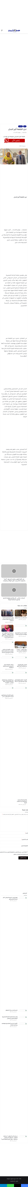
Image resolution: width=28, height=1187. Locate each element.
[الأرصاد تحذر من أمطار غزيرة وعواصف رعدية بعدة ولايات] (21, 628)
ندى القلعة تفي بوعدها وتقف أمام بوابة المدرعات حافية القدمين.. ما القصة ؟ (7, 681)
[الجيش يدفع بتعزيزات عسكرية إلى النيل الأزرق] (21, 660)
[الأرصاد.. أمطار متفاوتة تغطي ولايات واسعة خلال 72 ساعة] (21, 675)
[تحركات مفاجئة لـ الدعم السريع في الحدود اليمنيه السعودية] (7, 660)
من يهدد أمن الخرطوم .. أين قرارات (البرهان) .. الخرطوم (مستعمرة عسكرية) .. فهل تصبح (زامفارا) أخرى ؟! (9, 1138)
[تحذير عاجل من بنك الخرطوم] (21, 613)
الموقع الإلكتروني (24, 845)
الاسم (26, 833)
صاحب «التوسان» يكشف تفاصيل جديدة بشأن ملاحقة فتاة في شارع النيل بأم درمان (7, 651)
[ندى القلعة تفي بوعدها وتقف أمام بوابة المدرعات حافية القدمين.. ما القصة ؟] (7, 675)
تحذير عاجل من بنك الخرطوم (21, 617)
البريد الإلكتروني (24, 839)
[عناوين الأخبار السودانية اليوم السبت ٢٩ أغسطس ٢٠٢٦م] (7, 690)
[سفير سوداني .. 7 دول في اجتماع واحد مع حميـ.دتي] (21, 644)
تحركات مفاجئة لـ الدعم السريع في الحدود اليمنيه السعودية (8, 666)
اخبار (25, 126)
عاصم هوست (12, 1181)
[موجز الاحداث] (14, 30)
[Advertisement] (14, 14)
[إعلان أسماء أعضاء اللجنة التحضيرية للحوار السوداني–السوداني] (7, 613)
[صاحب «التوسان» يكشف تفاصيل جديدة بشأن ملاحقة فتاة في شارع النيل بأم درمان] (7, 644)
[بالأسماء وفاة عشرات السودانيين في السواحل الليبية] (21, 743)
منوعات (20, 126)
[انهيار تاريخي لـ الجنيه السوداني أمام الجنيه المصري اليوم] (23, 953)
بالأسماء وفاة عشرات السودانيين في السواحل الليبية (22, 801)
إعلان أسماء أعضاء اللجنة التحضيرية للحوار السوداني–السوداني (7, 619)
